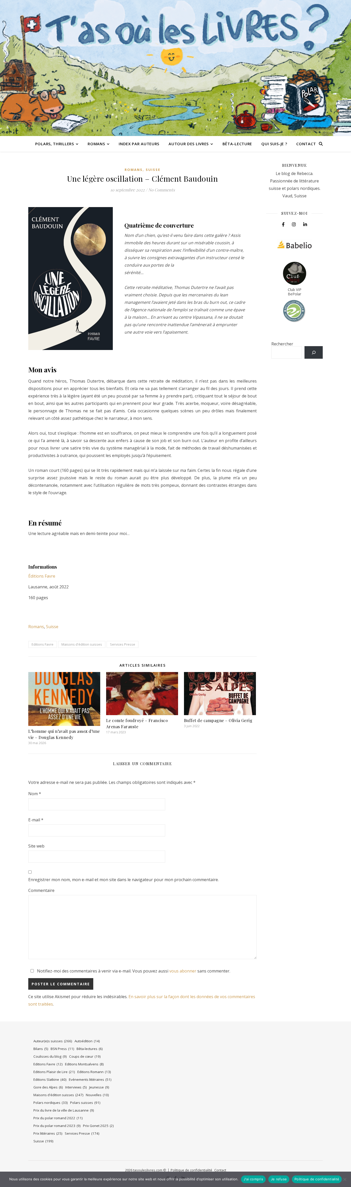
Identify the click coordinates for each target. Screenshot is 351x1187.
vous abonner (182, 971)
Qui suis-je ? (274, 143)
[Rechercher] (313, 352)
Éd (30, 576)
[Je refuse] (344, 1179)
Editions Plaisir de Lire (54, 1071)
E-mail (35, 820)
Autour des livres (189, 143)
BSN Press (62, 1048)
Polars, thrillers (54, 143)
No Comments (161, 189)
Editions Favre (42, 644)
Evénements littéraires (90, 1079)
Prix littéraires (47, 1133)
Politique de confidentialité (191, 1170)
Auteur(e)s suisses (52, 1041)
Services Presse (122, 644)
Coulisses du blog (50, 1056)
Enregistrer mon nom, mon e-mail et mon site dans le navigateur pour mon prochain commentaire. (123, 879)
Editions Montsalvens (84, 1064)
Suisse (153, 169)
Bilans (40, 1048)
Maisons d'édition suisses (81, 644)
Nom (34, 793)
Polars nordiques (50, 1102)
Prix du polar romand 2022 (58, 1118)
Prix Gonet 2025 (98, 1125)
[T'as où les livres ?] (175, 68)
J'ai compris (253, 1179)
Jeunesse (99, 1087)
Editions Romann (94, 1071)
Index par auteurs (139, 143)
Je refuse (279, 1179)
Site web (36, 846)
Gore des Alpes (48, 1087)
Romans (96, 143)
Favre (49, 576)
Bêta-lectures (90, 1048)
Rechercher (282, 344)
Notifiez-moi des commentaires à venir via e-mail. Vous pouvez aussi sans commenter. (133, 971)
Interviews (76, 1087)
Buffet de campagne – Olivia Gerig (218, 720)
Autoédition (87, 1041)
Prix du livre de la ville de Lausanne (63, 1110)
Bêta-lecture (237, 143)
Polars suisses (85, 1102)
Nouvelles (97, 1095)
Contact (306, 143)
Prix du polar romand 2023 (57, 1125)
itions (38, 576)
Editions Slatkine (50, 1079)
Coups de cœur (85, 1056)
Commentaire (41, 890)
